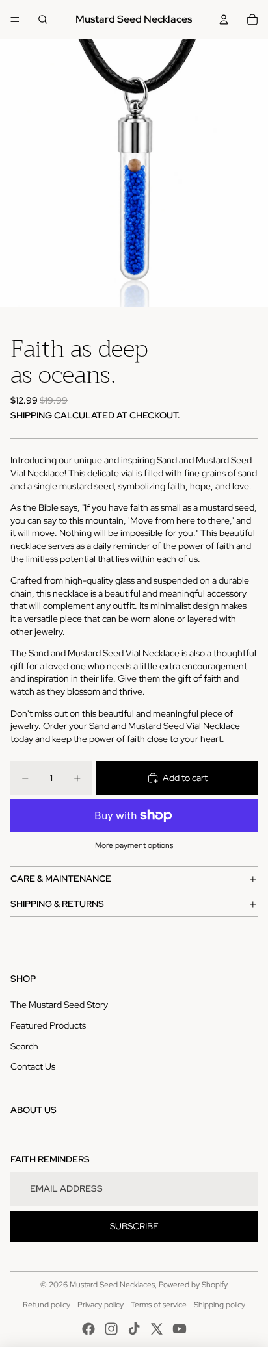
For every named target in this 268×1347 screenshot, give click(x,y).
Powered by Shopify (193, 1284)
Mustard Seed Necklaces (112, 1284)
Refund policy (46, 1305)
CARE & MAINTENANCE (60, 878)
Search (24, 1046)
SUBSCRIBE (134, 1226)
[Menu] (15, 19)
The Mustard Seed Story (59, 1004)
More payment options (134, 845)
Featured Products (48, 1025)
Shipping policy (219, 1305)
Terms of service (159, 1305)
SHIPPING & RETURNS (57, 904)
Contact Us (32, 1066)
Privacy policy (100, 1305)
